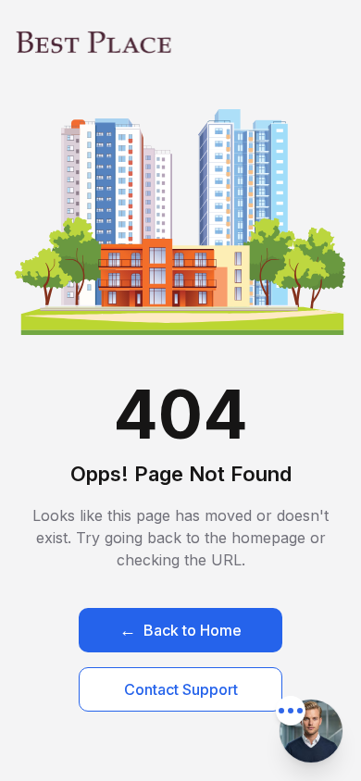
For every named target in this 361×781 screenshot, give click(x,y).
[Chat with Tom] (311, 731)
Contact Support (181, 689)
